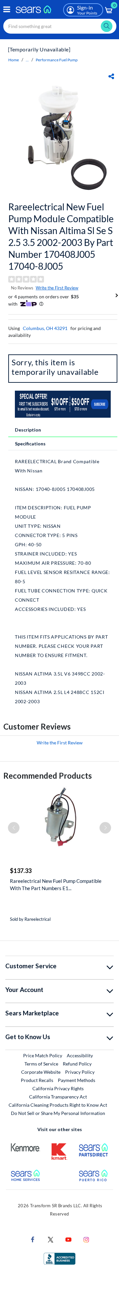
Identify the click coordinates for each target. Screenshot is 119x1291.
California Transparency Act (58, 1096)
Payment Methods (76, 1080)
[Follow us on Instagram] (86, 1239)
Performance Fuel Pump (57, 59)
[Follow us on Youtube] (68, 1239)
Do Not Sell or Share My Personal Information (58, 1113)
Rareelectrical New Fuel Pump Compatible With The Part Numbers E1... (55, 884)
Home (13, 59)
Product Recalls (37, 1080)
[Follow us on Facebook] (32, 1239)
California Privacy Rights (58, 1088)
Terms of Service (41, 1063)
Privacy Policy (80, 1072)
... (27, 59)
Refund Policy (77, 1063)
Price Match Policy (42, 1055)
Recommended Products (47, 775)
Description (28, 430)
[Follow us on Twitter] (50, 1239)
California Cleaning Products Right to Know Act (58, 1105)
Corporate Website (41, 1072)
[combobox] (59, 26)
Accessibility (80, 1055)
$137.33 (20, 870)
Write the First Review (57, 287)
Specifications (30, 443)
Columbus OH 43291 (45, 328)
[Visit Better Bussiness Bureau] (59, 1258)
